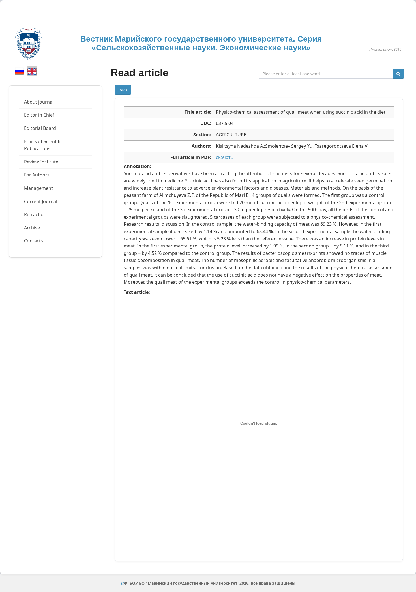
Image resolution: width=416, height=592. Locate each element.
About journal (38, 102)
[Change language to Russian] (19, 71)
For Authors (37, 175)
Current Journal (40, 201)
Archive (32, 228)
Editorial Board (40, 128)
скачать (224, 157)
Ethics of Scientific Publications (43, 145)
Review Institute (41, 162)
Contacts (33, 241)
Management (38, 188)
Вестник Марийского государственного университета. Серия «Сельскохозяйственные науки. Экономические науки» (201, 43)
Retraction (35, 214)
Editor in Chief (39, 115)
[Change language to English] (31, 71)
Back (123, 89)
